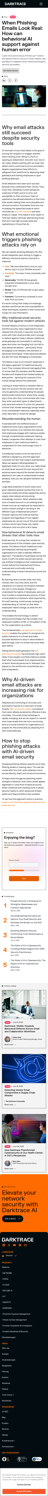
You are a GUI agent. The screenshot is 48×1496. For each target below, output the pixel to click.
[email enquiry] (25, 1245)
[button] (40, 4)
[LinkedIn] (3, 1245)
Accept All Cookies (24, 1491)
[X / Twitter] (9, 1245)
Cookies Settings (24, 1485)
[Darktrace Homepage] (15, 4)
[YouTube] (14, 1245)
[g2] (20, 1245)
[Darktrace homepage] (20, 1239)
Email (7, 1022)
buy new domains (23, 211)
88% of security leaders (21, 709)
